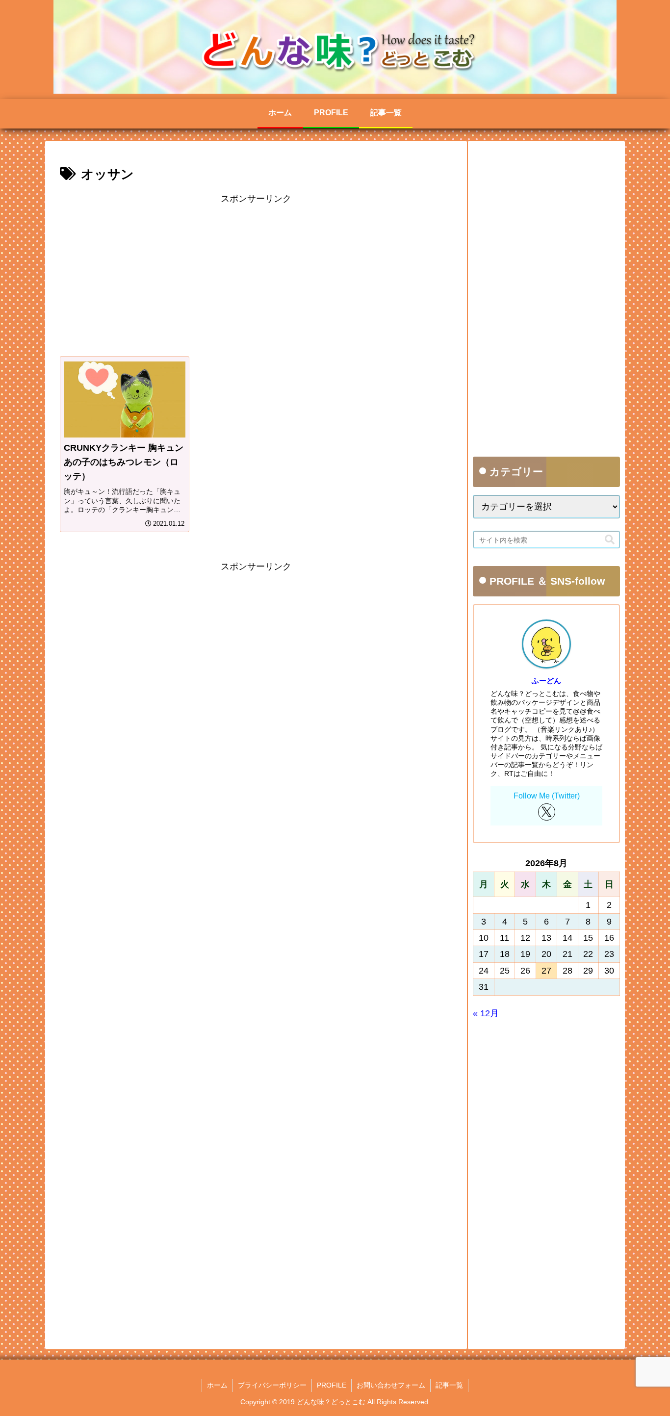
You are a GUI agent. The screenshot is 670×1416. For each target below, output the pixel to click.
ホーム (217, 1385)
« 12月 (486, 1013)
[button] (609, 539)
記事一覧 (449, 1385)
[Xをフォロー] (546, 812)
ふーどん (546, 680)
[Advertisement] (256, 275)
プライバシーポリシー (272, 1385)
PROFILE (331, 1385)
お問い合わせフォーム (391, 1385)
